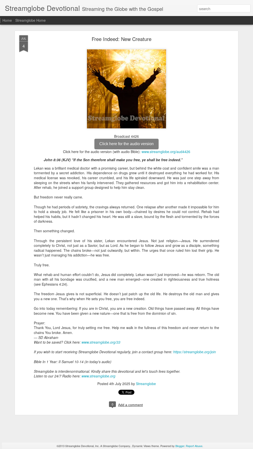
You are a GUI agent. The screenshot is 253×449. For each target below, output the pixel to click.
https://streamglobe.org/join (194, 351)
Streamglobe (146, 383)
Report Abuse (194, 446)
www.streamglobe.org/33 (101, 342)
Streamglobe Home (30, 20)
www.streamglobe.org (98, 375)
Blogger (179, 446)
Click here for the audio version (126, 144)
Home (7, 20)
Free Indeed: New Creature (121, 38)
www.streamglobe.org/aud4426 (166, 151)
